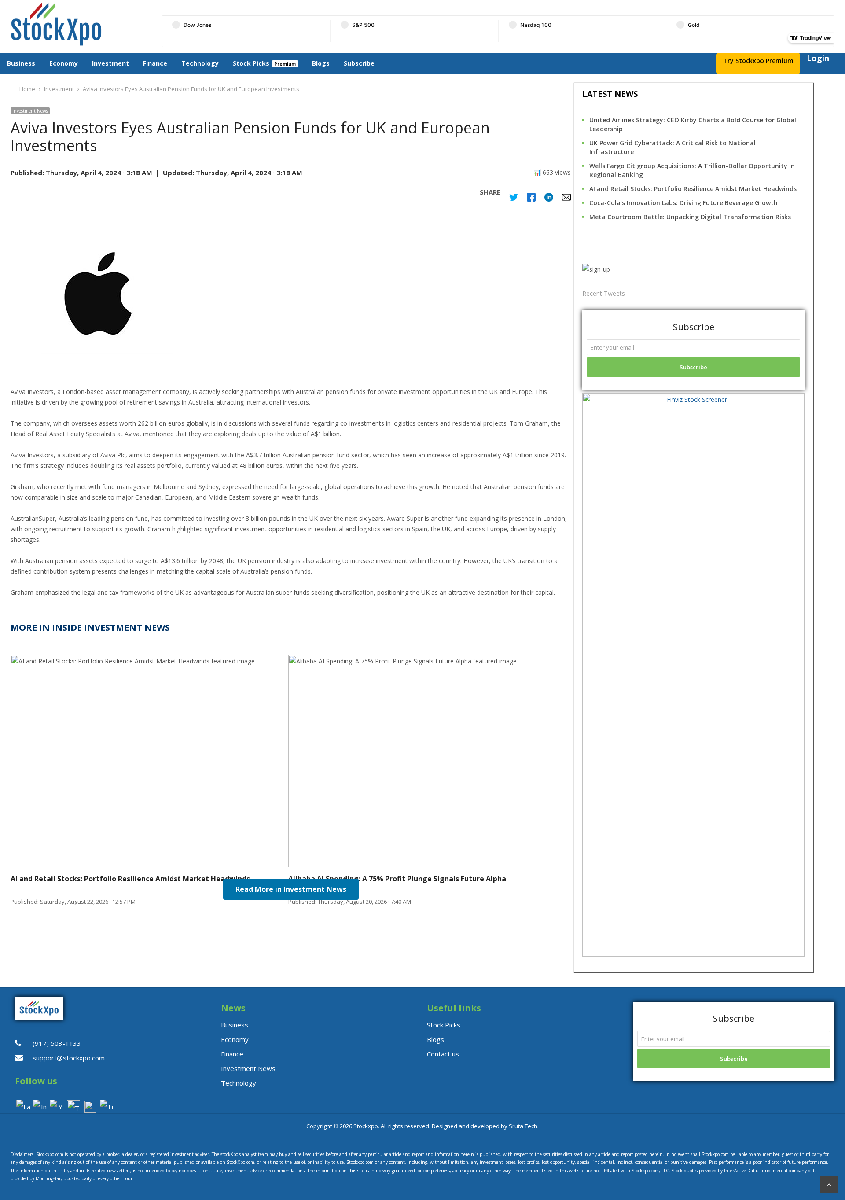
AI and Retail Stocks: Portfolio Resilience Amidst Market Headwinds (693, 188)
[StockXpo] (78, 24)
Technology (200, 63)
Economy (63, 63)
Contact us (443, 1053)
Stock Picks (251, 63)
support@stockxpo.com (69, 1057)
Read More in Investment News (290, 889)
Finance (155, 63)
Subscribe (359, 63)
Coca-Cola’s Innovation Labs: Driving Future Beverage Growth (683, 203)
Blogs (321, 63)
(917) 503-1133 (57, 1043)
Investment (110, 63)
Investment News (30, 111)
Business (21, 63)
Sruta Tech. (524, 1126)
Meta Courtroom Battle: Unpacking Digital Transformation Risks (690, 217)
